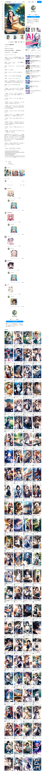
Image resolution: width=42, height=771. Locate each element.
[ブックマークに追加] (19, 42)
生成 (29, 1)
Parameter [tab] (18, 148)
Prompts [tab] (6, 148)
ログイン (39, 1)
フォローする (14, 321)
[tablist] (13, 148)
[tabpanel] (15, 154)
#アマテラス (11, 54)
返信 (23, 210)
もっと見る (38, 50)
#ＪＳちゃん (7, 54)
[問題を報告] (16, 198)
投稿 (32, 1)
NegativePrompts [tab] (12, 148)
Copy (15, 157)
